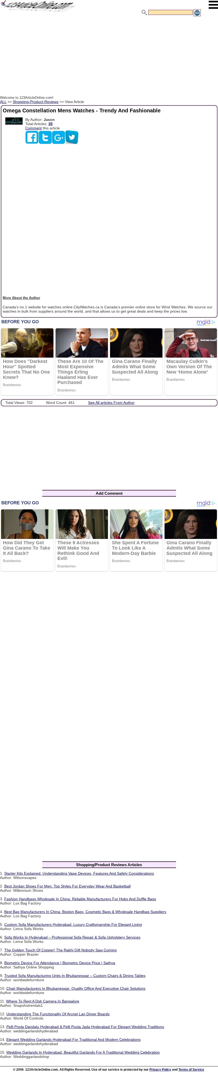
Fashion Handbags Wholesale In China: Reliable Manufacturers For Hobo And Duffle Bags (80, 899)
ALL (3, 102)
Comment (33, 128)
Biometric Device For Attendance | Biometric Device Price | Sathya (59, 963)
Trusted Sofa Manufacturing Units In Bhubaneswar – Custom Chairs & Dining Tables (74, 975)
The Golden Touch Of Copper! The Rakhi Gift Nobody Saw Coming (60, 950)
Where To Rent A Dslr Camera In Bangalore (42, 1001)
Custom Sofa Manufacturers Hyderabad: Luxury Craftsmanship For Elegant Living (73, 924)
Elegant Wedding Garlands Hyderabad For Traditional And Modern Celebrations (73, 1039)
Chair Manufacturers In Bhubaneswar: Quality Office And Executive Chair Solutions (75, 988)
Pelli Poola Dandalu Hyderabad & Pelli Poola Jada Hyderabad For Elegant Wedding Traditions (85, 1027)
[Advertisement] (109, 56)
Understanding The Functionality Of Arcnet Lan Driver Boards (58, 1014)
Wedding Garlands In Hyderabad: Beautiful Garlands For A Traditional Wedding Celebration (83, 1052)
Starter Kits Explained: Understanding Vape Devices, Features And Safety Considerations (79, 873)
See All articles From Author (111, 402)
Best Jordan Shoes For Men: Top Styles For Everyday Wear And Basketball (67, 886)
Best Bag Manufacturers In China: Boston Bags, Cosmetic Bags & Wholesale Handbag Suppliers (85, 912)
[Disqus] (109, 644)
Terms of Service (191, 1069)
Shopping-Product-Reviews (35, 102)
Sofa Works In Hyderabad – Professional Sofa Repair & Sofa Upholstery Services (72, 937)
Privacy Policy (160, 1069)
